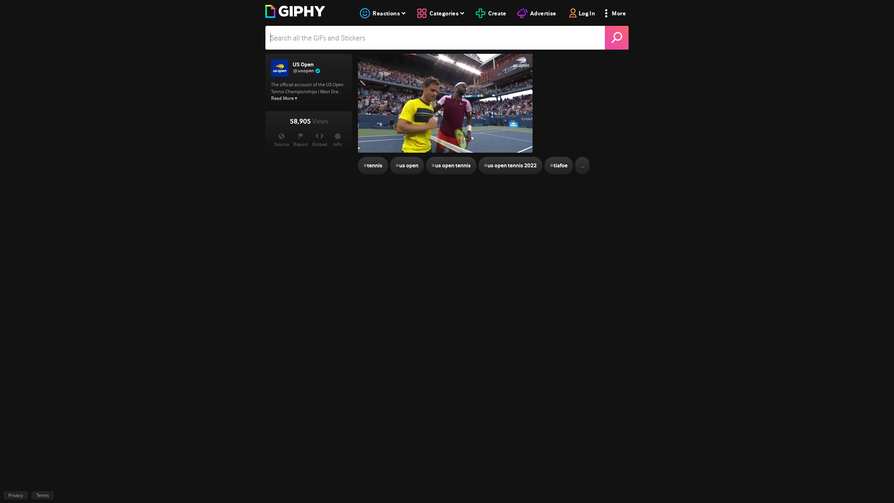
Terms (42, 495)
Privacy (15, 495)
